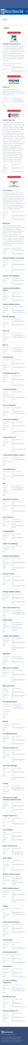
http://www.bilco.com (19, 351)
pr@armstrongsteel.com (17, 296)
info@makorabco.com (20, 658)
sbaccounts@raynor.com (17, 852)
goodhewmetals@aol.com (18, 537)
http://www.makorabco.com (18, 661)
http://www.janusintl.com (19, 613)
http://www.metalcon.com (17, 253)
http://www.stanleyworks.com (18, 948)
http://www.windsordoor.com (18, 1020)
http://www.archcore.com (17, 283)
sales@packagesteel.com (18, 67)
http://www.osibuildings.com (18, 743)
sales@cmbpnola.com (20, 459)
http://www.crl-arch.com (19, 413)
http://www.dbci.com (18, 489)
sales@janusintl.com (19, 612)
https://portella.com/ (19, 789)
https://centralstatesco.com (18, 171)
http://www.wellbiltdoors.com (18, 1006)
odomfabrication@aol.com (18, 475)
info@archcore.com (19, 280)
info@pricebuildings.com (17, 836)
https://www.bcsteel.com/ (18, 324)
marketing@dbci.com (19, 487)
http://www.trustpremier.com (18, 823)
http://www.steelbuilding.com (18, 962)
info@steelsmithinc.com (17, 972)
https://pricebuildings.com (18, 839)
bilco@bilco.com (18, 349)
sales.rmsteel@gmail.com (18, 310)
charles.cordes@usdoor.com (18, 988)
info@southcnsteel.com (17, 928)
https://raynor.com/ (18, 853)
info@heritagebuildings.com (18, 597)
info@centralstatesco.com (18, 167)
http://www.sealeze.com (19, 914)
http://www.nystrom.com (19, 727)
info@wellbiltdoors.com (17, 1002)
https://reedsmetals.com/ (18, 869)
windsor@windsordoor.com (18, 1017)
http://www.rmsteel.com (19, 219)
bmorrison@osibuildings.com (18, 739)
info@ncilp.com (18, 706)
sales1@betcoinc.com (20, 335)
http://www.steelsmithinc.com (18, 976)
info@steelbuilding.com (17, 958)
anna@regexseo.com (19, 787)
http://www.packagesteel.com (18, 70)
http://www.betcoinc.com (19, 337)
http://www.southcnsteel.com (18, 932)
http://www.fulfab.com (19, 101)
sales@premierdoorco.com (18, 805)
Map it (4, 69)
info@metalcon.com (19, 250)
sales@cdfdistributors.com (18, 363)
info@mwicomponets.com (18, 691)
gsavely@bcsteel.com (20, 321)
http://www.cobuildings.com (18, 385)
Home (5, 19)
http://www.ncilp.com (18, 708)
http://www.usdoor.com (19, 990)
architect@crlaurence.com (18, 411)
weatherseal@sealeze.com (18, 912)
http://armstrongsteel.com (18, 300)
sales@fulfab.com (19, 99)
